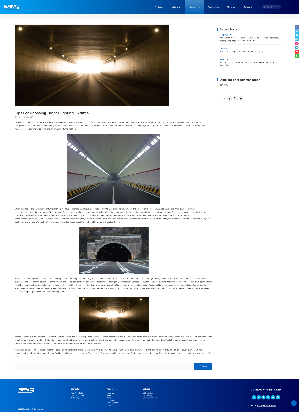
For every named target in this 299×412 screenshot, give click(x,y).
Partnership (75, 398)
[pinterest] (278, 397)
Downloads (111, 400)
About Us (110, 393)
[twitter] (235, 98)
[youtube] (273, 397)
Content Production (150, 400)
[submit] (264, 7)
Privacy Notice (112, 403)
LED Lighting (148, 393)
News (109, 395)
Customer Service (77, 395)
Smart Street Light (150, 398)
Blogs (109, 398)
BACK (204, 366)
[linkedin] (241, 98)
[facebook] (229, 98)
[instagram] (263, 397)
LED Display (147, 395)
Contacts (75, 389)
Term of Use (111, 405)
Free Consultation (77, 393)
